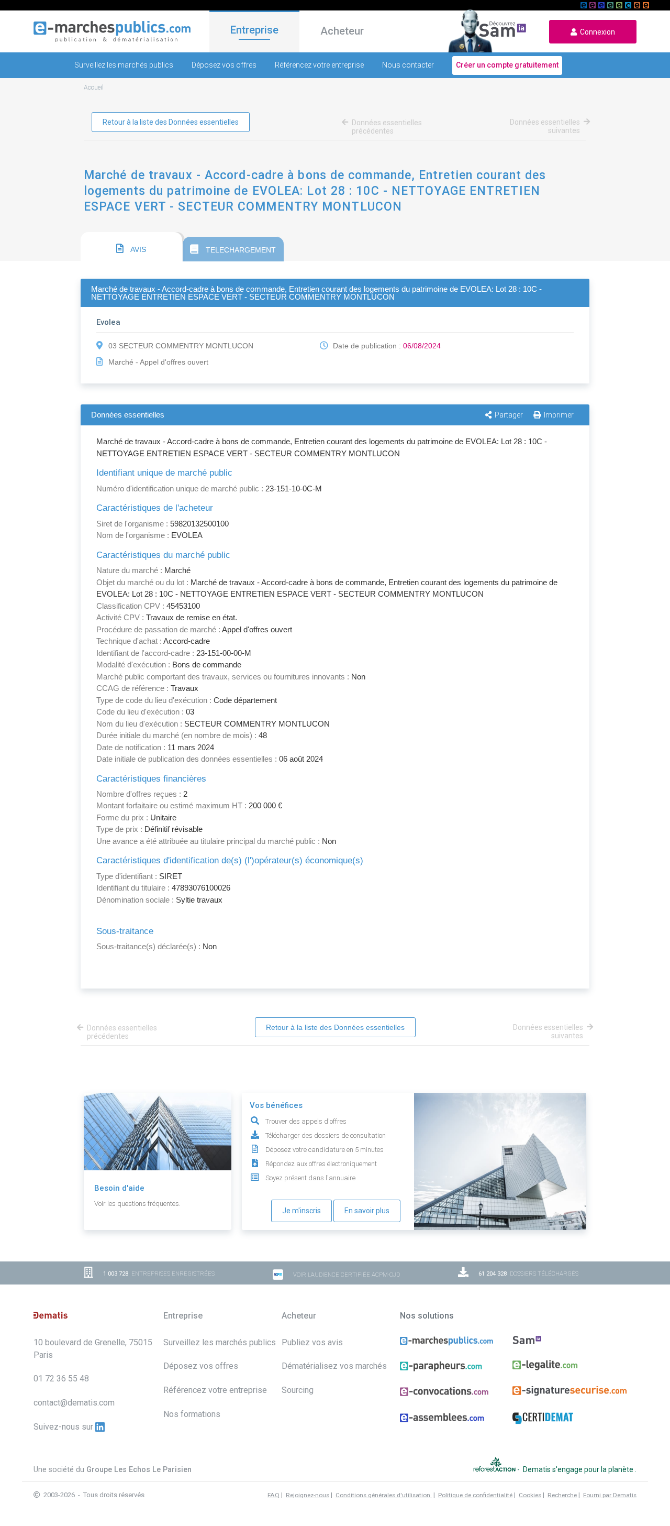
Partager (509, 415)
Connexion (596, 32)
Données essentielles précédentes (387, 126)
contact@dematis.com (74, 1403)
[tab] (132, 246)
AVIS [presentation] (137, 249)
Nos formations (191, 1414)
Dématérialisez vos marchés (334, 1366)
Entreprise (254, 30)
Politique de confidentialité (475, 1495)
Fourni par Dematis (609, 1495)
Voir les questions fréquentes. (137, 1203)
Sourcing (298, 1390)
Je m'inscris (301, 1210)
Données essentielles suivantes (545, 126)
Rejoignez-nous (307, 1495)
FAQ (273, 1495)
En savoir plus (366, 1210)
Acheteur (342, 31)
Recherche (562, 1495)
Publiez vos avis (312, 1342)
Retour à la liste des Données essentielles (171, 122)
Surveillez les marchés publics (123, 65)
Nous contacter (408, 65)
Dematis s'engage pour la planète (579, 1469)
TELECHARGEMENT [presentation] (240, 250)
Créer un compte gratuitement (507, 65)
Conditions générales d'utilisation (384, 1495)
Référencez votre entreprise (319, 65)
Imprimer (559, 415)
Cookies (530, 1495)
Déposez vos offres (224, 65)
